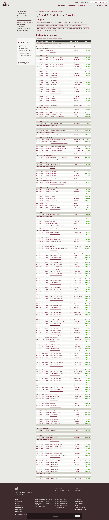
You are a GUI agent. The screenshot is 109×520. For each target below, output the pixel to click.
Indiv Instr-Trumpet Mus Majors (56, 266)
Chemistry (70, 22)
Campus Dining (18, 501)
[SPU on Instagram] (60, 490)
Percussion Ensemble (54, 337)
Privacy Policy (78, 499)
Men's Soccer (52, 196)
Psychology (86, 28)
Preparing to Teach (53, 430)
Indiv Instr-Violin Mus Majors (55, 287)
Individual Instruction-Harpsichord (56, 335)
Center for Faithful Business (61, 503)
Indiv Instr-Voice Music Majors (55, 316)
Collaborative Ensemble (54, 339)
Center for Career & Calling (60, 499)
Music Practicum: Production (55, 344)
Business (65, 22)
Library (86, 2)
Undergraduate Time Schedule (56, 11)
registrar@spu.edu (24, 62)
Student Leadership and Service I (56, 185)
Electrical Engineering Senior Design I (57, 160)
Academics (61, 5)
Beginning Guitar (53, 244)
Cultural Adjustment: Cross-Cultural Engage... (58, 182)
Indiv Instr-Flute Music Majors (55, 251)
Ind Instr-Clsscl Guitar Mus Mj (55, 319)
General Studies (51, 27)
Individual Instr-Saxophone (55, 325)
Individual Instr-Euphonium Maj (55, 276)
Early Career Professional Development (57, 116)
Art (55, 22)
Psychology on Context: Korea (55, 460)
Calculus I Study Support (54, 218)
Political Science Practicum (55, 433)
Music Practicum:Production (55, 407)
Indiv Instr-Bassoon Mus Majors (56, 262)
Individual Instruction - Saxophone (56, 385)
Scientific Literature (53, 69)
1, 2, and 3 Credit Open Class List (25, 22)
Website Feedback (79, 503)
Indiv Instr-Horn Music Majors (55, 269)
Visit (92, 2)
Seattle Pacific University (43, 11)
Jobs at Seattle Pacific (80, 507)
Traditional (39, 38)
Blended (55, 38)
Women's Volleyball (53, 200)
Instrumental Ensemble (54, 342)
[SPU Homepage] (17, 490)
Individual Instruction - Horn (55, 271)
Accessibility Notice (79, 501)
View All (54, 30)
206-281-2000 (19, 494)
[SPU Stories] (77, 490)
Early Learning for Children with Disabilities (58, 127)
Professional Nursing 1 (54, 414)
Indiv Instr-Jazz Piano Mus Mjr (55, 330)
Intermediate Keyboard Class (55, 241)
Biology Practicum (53, 73)
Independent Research (54, 462)
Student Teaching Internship (55, 153)
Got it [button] (77, 516)
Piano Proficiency (53, 250)
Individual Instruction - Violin (55, 289)
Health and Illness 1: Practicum (55, 412)
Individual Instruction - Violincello (56, 371)
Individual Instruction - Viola (55, 292)
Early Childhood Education (43, 24)
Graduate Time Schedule (25, 55)
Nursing (43, 28)
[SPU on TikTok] (68, 490)
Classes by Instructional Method (24, 20)
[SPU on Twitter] (57, 490)
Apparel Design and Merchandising (45, 22)
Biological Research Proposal (55, 84)
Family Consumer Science (75, 25)
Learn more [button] (55, 516)
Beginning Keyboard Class (55, 235)
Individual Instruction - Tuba (55, 282)
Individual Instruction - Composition (56, 392)
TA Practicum (52, 168)
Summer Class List (21, 24)
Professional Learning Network (56, 150)
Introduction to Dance (54, 191)
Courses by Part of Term (22, 15)
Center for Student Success (61, 505)
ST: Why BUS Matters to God (55, 114)
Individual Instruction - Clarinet (55, 260)
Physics (54, 28)
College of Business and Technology (43, 501)
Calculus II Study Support (54, 219)
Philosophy (48, 28)
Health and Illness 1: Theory (55, 410)
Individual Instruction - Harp (55, 303)
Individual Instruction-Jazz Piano (56, 332)
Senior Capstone (53, 205)
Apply (96, 2)
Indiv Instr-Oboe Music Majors (55, 255)
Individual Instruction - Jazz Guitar (56, 328)
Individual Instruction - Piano (55, 312)
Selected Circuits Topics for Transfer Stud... (58, 157)
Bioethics (51, 71)
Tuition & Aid (99, 5)
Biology (59, 22)
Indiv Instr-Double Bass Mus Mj (56, 298)
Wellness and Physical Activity (55, 193)
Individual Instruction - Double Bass (56, 300)
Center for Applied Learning (61, 501)
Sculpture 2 (52, 53)
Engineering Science (63, 25)
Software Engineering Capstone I (56, 123)
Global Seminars (20, 26)
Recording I (52, 346)
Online (50, 38)
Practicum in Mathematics (55, 226)
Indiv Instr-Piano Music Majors (55, 309)
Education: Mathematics (57, 24)
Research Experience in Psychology (56, 442)
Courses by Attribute (21, 13)
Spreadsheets (52, 109)
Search (106, 4)
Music (38, 28)
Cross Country (52, 194)
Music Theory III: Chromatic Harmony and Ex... (58, 248)
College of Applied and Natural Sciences (43, 499)
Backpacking (52, 189)
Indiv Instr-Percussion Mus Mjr (55, 284)
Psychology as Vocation (54, 441)
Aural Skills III (52, 246)
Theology (39, 30)
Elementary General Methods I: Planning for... (58, 146)
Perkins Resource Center (60, 507)
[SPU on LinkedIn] (65, 490)
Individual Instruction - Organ (55, 307)
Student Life (81, 5)
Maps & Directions (19, 509)
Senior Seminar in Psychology (55, 457)
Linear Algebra (52, 221)
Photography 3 (53, 52)
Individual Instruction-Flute (55, 253)
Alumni (76, 2)
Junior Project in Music (54, 401)
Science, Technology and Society (56, 426)
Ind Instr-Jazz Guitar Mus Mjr (55, 326)
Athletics (82, 2)
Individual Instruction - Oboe (55, 257)
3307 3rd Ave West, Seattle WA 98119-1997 (25, 492)
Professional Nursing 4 (54, 421)
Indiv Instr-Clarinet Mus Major (55, 259)
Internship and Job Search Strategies (57, 184)
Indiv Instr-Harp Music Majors (55, 301)
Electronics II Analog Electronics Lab (57, 159)
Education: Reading (68, 24)
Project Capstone (53, 403)
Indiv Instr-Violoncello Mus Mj (55, 294)
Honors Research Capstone (55, 214)
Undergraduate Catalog (25, 53)
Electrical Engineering (51, 25)
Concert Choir (52, 341)
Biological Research (53, 96)
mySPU (104, 2)
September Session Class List (24, 28)
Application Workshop (54, 437)
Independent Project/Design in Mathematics (58, 225)
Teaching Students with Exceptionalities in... (58, 139)
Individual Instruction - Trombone (56, 275)
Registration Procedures (25, 46)
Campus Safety (18, 505)
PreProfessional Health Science (74, 28)
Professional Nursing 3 (54, 419)
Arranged (45, 38)
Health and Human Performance (64, 27)
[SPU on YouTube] (63, 490)
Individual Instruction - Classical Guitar (57, 321)
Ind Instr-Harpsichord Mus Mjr (55, 334)
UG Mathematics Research (55, 228)
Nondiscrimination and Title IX (81, 509)
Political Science (62, 28)
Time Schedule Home (22, 11)
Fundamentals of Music (54, 232)
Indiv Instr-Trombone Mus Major (56, 273)
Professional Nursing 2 (54, 417)
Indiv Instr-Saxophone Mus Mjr (55, 323)
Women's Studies (47, 30)
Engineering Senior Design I (55, 164)
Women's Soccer (53, 198)
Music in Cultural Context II (55, 348)
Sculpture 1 (52, 50)
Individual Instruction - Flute (55, 350)
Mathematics (86, 27)
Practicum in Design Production (56, 46)
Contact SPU (77, 505)
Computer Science (78, 22)
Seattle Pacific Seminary (40, 506)
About (90, 5)
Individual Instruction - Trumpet (56, 357)
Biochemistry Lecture (54, 119)
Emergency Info (18, 511)
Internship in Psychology (54, 458)
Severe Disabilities (53, 141)
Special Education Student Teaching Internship (58, 143)
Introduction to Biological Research (56, 57)
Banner (21, 45)
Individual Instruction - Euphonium (56, 278)
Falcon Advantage (19, 507)
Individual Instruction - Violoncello (56, 296)
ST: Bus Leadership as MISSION (56, 112)
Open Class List (20, 18)
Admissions (71, 5)
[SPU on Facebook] (55, 490)
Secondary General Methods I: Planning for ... (58, 148)
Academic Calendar (23, 48)
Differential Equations (54, 223)
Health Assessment (53, 416)
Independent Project (53, 478)
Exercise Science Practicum (55, 207)
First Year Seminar (41, 27)
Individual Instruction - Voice (55, 317)
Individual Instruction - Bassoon (56, 264)
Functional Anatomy (53, 203)
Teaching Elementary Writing (55, 134)
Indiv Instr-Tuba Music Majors (55, 280)
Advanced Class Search (22, 30)
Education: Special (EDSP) (80, 24)
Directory (17, 503)
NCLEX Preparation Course (55, 423)
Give (100, 2)
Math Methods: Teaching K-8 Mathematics (58, 130)
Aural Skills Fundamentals (55, 234)
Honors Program (77, 27)
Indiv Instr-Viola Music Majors (55, 291)
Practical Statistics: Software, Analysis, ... (58, 455)
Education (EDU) (41, 25)
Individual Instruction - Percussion (56, 285)
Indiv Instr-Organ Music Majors (56, 305)
